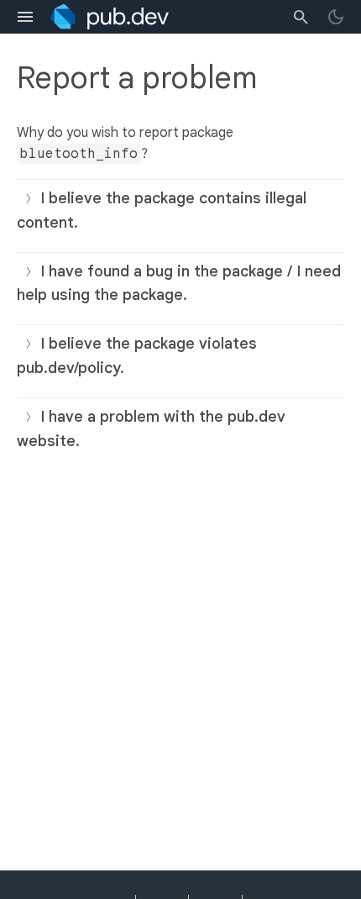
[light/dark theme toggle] (336, 17)
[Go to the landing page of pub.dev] (109, 16)
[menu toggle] (25, 17)
